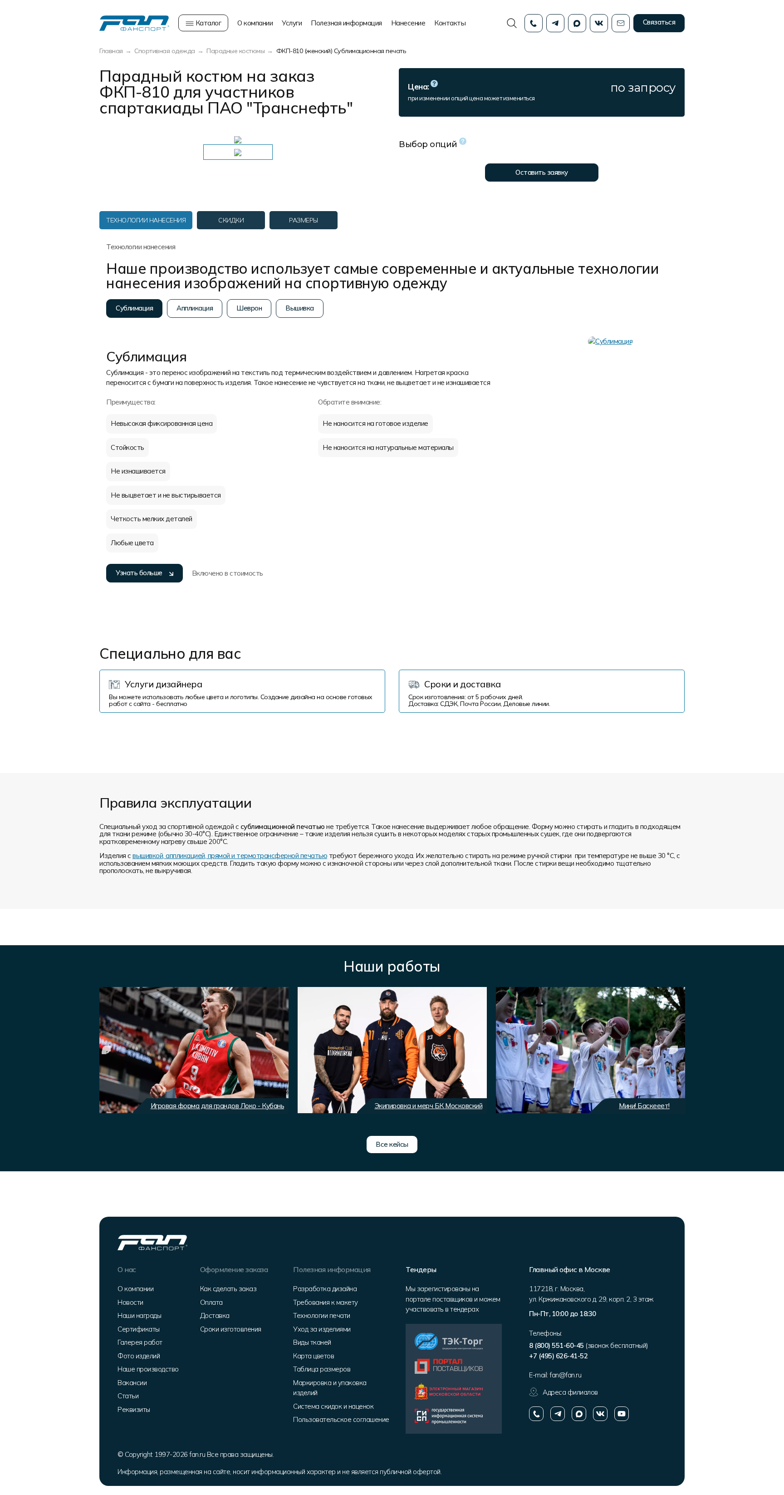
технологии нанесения (146, 220)
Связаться (659, 22)
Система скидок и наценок (333, 1406)
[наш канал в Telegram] (557, 1413)
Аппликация (194, 308)
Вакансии (132, 1382)
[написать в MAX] (579, 1413)
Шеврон (249, 308)
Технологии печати (321, 1315)
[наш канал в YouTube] (621, 1413)
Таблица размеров (321, 1369)
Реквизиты (134, 1409)
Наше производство (148, 1369)
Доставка (215, 1315)
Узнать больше (139, 572)
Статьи (128, 1395)
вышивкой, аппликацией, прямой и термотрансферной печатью (229, 855)
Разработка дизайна (325, 1288)
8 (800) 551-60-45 (556, 1345)
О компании (255, 23)
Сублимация (134, 308)
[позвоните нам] (536, 1413)
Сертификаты (139, 1329)
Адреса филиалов (570, 1392)
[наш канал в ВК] (600, 1413)
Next (673, 1050)
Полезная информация (346, 23)
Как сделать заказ (228, 1288)
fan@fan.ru (565, 1375)
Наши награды (139, 1315)
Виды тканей (312, 1342)
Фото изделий (139, 1356)
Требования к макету (325, 1302)
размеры (303, 220)
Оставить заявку (541, 172)
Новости (130, 1302)
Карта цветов (313, 1356)
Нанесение (408, 23)
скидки (231, 220)
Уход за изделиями (322, 1329)
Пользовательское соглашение (341, 1419)
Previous (106, 1050)
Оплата (211, 1302)
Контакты (450, 23)
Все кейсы (392, 1144)
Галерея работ (140, 1342)
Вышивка (299, 308)
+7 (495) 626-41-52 (558, 1356)
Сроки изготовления (230, 1329)
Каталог (207, 23)
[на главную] (134, 22)
